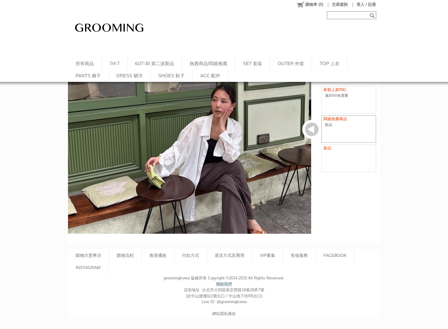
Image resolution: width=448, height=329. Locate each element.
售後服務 (299, 255)
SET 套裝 (252, 63)
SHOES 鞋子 (171, 75)
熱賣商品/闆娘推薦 (208, 63)
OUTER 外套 (291, 63)
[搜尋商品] (373, 15)
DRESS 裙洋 (129, 75)
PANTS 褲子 (88, 75)
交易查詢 (340, 4)
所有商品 (85, 63)
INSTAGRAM (88, 267)
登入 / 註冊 (366, 4)
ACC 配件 (210, 75)
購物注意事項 (88, 255)
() (314, 4)
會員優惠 (157, 255)
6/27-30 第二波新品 (154, 63)
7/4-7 (114, 63)
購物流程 (125, 255)
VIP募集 (267, 255)
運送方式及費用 (229, 255)
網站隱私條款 (224, 313)
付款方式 (190, 255)
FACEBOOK (335, 255)
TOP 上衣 (330, 63)
